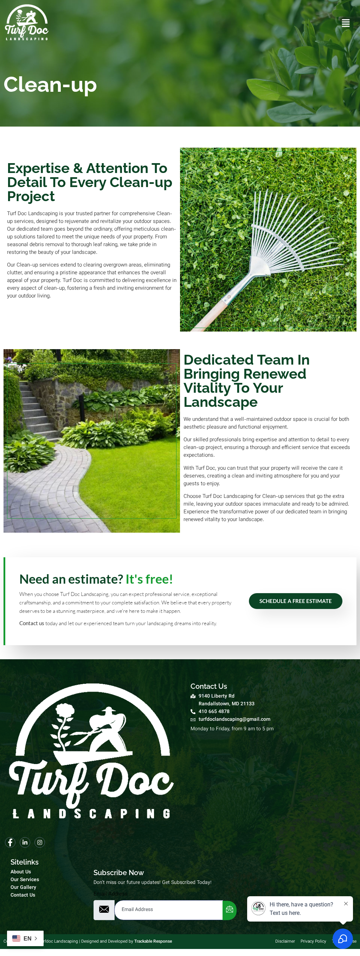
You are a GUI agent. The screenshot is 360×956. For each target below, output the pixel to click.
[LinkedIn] (25, 842)
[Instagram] (39, 842)
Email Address (111, 894)
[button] (346, 24)
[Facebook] (10, 842)
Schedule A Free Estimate (295, 601)
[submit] (230, 910)
